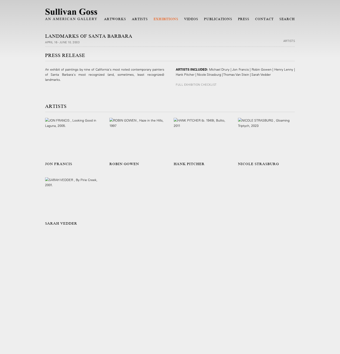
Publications (218, 19)
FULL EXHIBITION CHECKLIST (196, 84)
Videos (191, 19)
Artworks (115, 19)
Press (243, 19)
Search (287, 19)
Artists (140, 19)
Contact (264, 19)
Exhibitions (166, 19)
